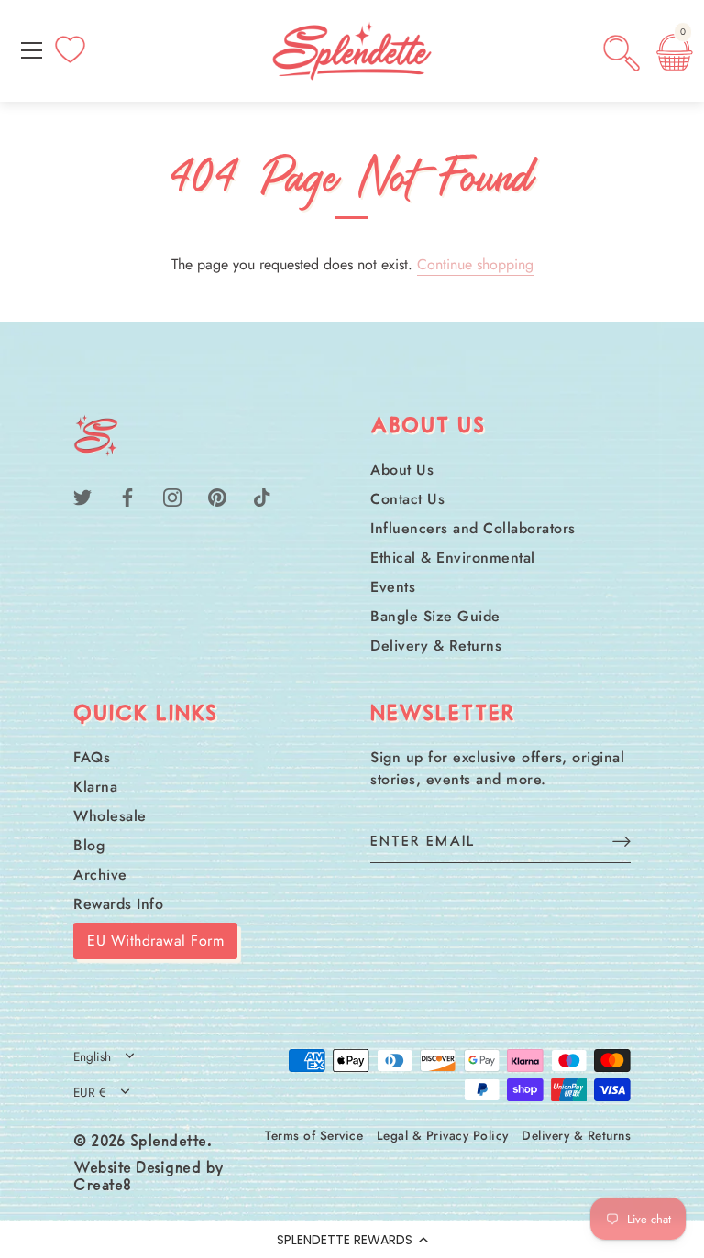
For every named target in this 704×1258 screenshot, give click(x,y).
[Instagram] (172, 496)
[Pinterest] (217, 496)
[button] (352, 1239)
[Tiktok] (262, 496)
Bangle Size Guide (435, 616)
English (92, 1057)
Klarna (95, 786)
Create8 (102, 1186)
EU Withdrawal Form (155, 940)
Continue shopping (475, 264)
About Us (402, 469)
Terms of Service (314, 1135)
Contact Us (407, 498)
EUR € (89, 1092)
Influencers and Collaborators (473, 528)
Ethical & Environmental (452, 557)
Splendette (168, 1142)
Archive (100, 874)
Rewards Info (118, 903)
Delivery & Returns (435, 645)
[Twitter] (82, 496)
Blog (88, 845)
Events (392, 586)
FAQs (91, 757)
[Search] (621, 53)
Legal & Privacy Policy (443, 1135)
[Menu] (32, 50)
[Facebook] (127, 496)
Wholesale (110, 815)
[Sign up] (621, 840)
